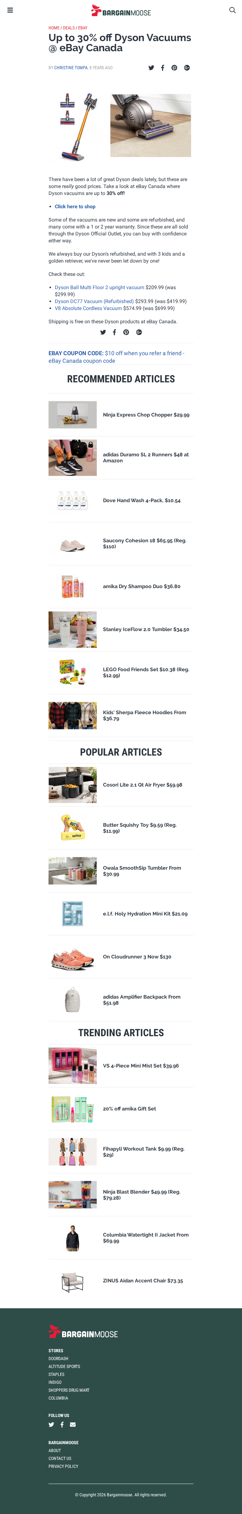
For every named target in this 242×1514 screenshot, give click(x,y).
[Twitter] (151, 68)
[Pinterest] (174, 68)
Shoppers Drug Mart (69, 1390)
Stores (56, 1350)
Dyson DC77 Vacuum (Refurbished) (94, 301)
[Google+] (187, 68)
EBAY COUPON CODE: (77, 353)
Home (54, 27)
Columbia (58, 1398)
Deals (69, 27)
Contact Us (60, 1458)
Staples (56, 1374)
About (55, 1450)
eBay (82, 27)
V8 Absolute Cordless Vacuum (88, 308)
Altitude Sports (64, 1366)
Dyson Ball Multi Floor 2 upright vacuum (99, 287)
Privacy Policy (63, 1466)
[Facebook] (163, 68)
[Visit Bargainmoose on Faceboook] (62, 1424)
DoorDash (58, 1358)
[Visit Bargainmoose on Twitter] (51, 1424)
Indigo (55, 1382)
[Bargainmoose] (121, 10)
